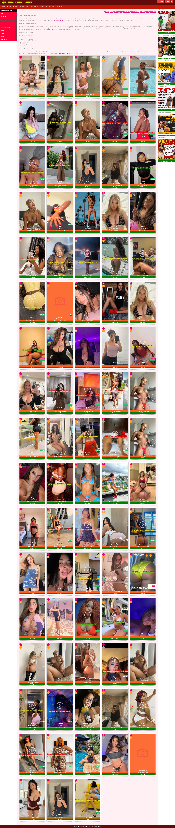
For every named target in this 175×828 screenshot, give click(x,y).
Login (168, 1)
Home (4, 6)
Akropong (3, 16)
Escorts (9, 6)
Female (107, 11)
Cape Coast (3, 19)
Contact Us (59, 6)
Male (111, 11)
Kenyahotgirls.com (52, 29)
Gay (121, 11)
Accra (2, 13)
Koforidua (3, 22)
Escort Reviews (34, 6)
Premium (142, 11)
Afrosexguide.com (58, 20)
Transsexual (127, 11)
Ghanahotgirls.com (63, 53)
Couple (116, 11)
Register (161, 1)
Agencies (15, 6)
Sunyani (3, 30)
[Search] (172, 1)
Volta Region (4, 39)
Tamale (3, 33)
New (148, 11)
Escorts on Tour (24, 6)
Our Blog (51, 6)
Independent (135, 11)
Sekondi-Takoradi (5, 27)
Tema (2, 36)
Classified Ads (43, 6)
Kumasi (2, 25)
